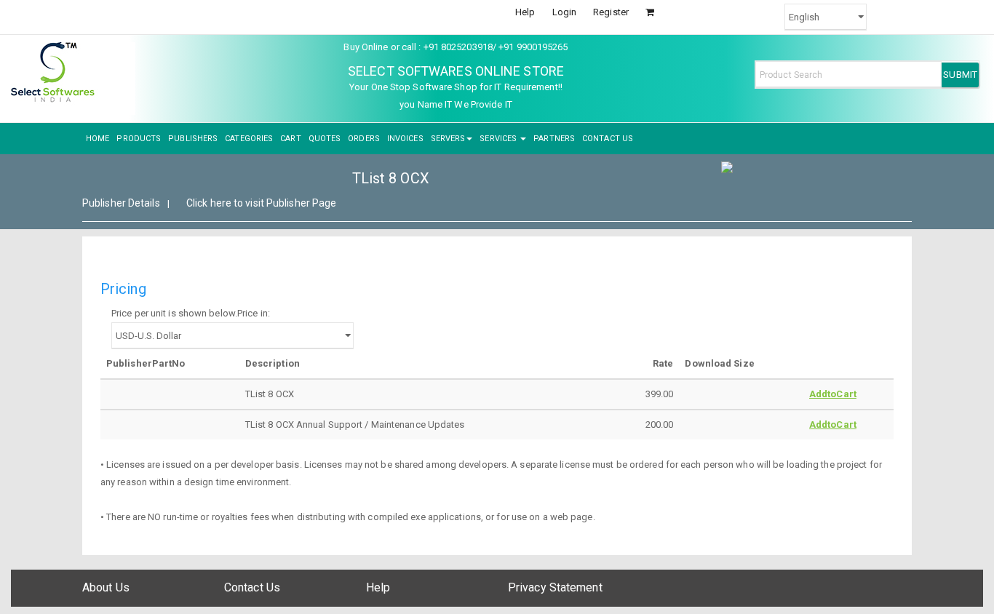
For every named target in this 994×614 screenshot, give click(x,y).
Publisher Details (121, 203)
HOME (97, 138)
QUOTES (325, 138)
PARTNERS (554, 138)
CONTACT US (607, 138)
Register (611, 12)
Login (564, 12)
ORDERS (364, 138)
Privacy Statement (555, 587)
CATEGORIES (249, 138)
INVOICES (405, 138)
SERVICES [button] (499, 138)
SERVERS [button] (448, 138)
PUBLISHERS (193, 138)
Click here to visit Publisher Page (261, 203)
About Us (106, 587)
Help (525, 12)
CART (290, 138)
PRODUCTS (138, 138)
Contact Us (252, 587)
